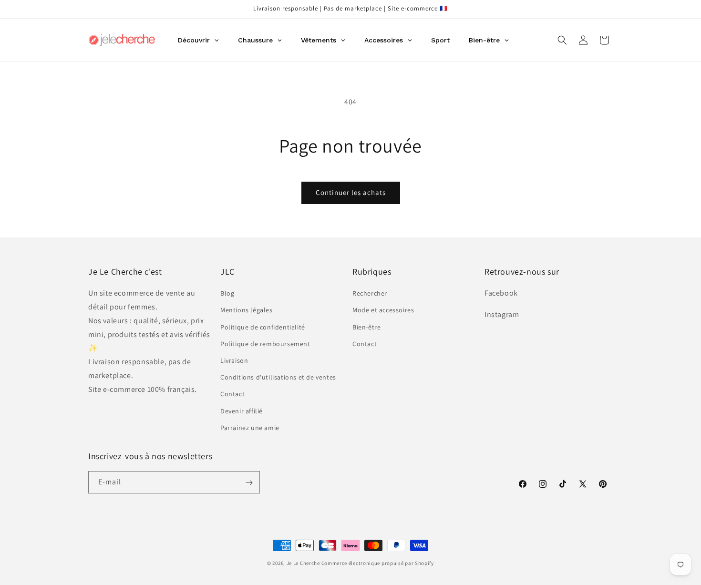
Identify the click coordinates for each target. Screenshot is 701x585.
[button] (562, 40)
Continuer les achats (351, 192)
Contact (232, 394)
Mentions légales (246, 310)
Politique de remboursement (265, 343)
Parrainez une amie (249, 427)
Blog (227, 293)
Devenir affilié (241, 411)
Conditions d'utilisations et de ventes (278, 377)
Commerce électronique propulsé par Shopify (377, 563)
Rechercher (369, 293)
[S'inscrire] (248, 483)
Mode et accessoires (383, 310)
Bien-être (366, 327)
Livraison (234, 360)
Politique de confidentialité (262, 327)
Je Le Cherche (303, 563)
